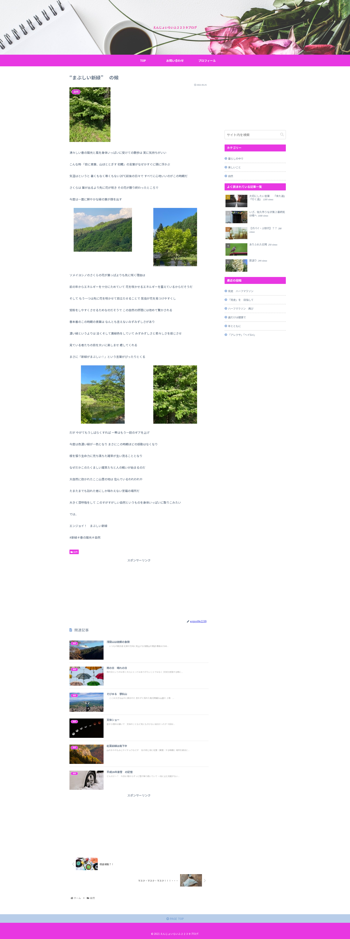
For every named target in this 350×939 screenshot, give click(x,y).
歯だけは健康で (237, 317)
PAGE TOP (176, 918)
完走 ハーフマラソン (240, 291)
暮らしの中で (235, 158)
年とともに (234, 326)
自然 (75, 551)
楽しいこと (234, 167)
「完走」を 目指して (241, 300)
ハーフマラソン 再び (240, 308)
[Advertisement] (138, 588)
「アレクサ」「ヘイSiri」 (242, 335)
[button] (282, 134)
